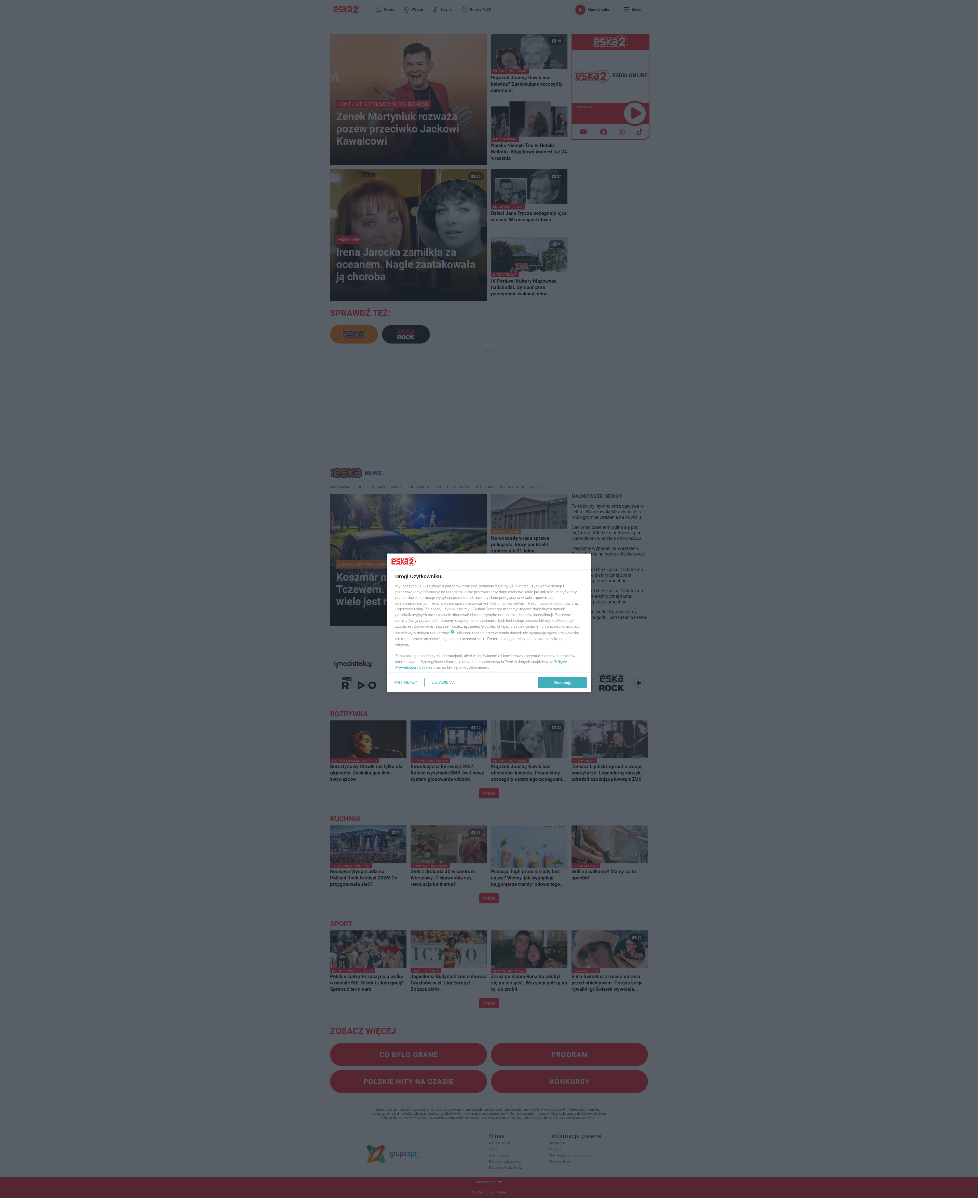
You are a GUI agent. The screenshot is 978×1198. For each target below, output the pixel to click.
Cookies (425, 667)
